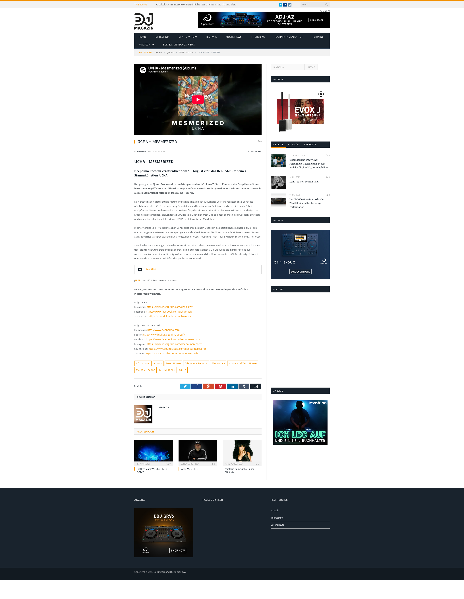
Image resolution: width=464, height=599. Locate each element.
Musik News (234, 36)
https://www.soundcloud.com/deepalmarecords (174, 345)
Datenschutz (277, 520)
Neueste (278, 144)
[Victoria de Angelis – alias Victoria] (242, 448)
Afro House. (142, 359)
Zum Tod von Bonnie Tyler (304, 181)
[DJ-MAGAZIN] (143, 20)
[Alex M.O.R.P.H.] (198, 448)
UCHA (178, 365)
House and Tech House (232, 359)
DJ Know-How (188, 36)
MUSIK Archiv (255, 151)
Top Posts (310, 144)
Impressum (277, 513)
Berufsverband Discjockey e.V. (170, 567)
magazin (141, 151)
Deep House (170, 359)
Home (142, 36)
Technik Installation (288, 36)
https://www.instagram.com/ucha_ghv (167, 306)
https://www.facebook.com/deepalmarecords (170, 336)
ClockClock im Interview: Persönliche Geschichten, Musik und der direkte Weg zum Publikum (198, 4)
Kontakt (275, 506)
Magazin (144, 44)
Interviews (258, 36)
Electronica (211, 359)
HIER (137, 280)
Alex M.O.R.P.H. (189, 464)
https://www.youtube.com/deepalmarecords (169, 350)
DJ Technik (162, 36)
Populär (293, 144)
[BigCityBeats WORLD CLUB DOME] (153, 448)
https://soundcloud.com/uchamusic (167, 315)
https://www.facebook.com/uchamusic (167, 310)
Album (156, 359)
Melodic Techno (144, 365)
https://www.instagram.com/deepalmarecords (171, 341)
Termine (318, 36)
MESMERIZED (164, 365)
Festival (211, 36)
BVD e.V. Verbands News (179, 44)
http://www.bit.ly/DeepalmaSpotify (162, 332)
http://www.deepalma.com (161, 328)
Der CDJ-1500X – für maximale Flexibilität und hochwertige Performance (306, 203)
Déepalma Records (191, 359)
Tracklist (150, 269)
